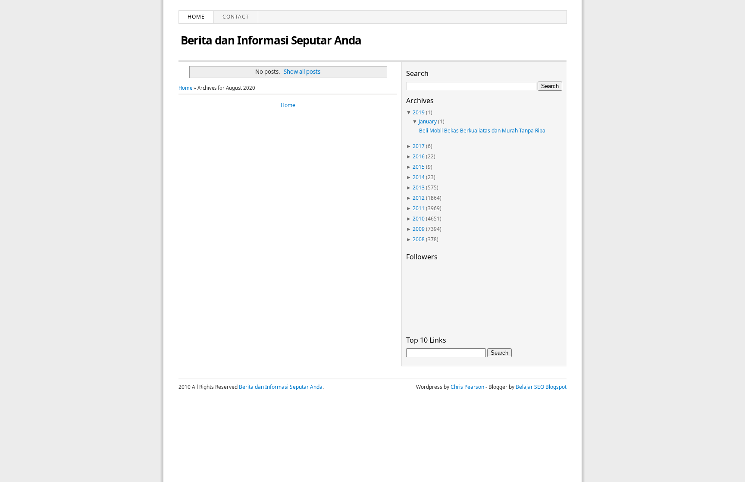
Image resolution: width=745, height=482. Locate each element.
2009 (419, 229)
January (428, 121)
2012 (419, 198)
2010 (419, 218)
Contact (235, 16)
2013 (419, 187)
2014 (419, 177)
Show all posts (302, 72)
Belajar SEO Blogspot (541, 387)
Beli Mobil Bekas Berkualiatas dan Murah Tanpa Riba (482, 130)
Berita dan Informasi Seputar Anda (271, 40)
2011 (419, 208)
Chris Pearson (467, 387)
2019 (419, 112)
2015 (419, 166)
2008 (419, 239)
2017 (419, 146)
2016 (419, 156)
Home (196, 16)
